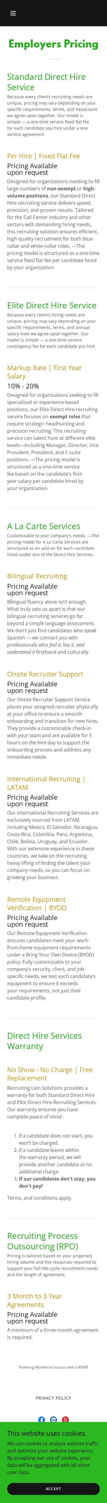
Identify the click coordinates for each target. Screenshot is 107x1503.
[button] (17, 13)
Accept (53, 1488)
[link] (42, 1420)
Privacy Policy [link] (53, 1398)
